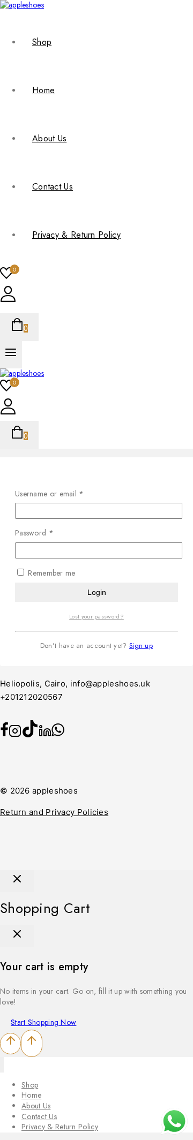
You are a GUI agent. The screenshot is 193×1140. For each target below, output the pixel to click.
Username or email (64, 494)
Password (49, 533)
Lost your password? (96, 616)
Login (96, 592)
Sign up (141, 646)
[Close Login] (17, 881)
